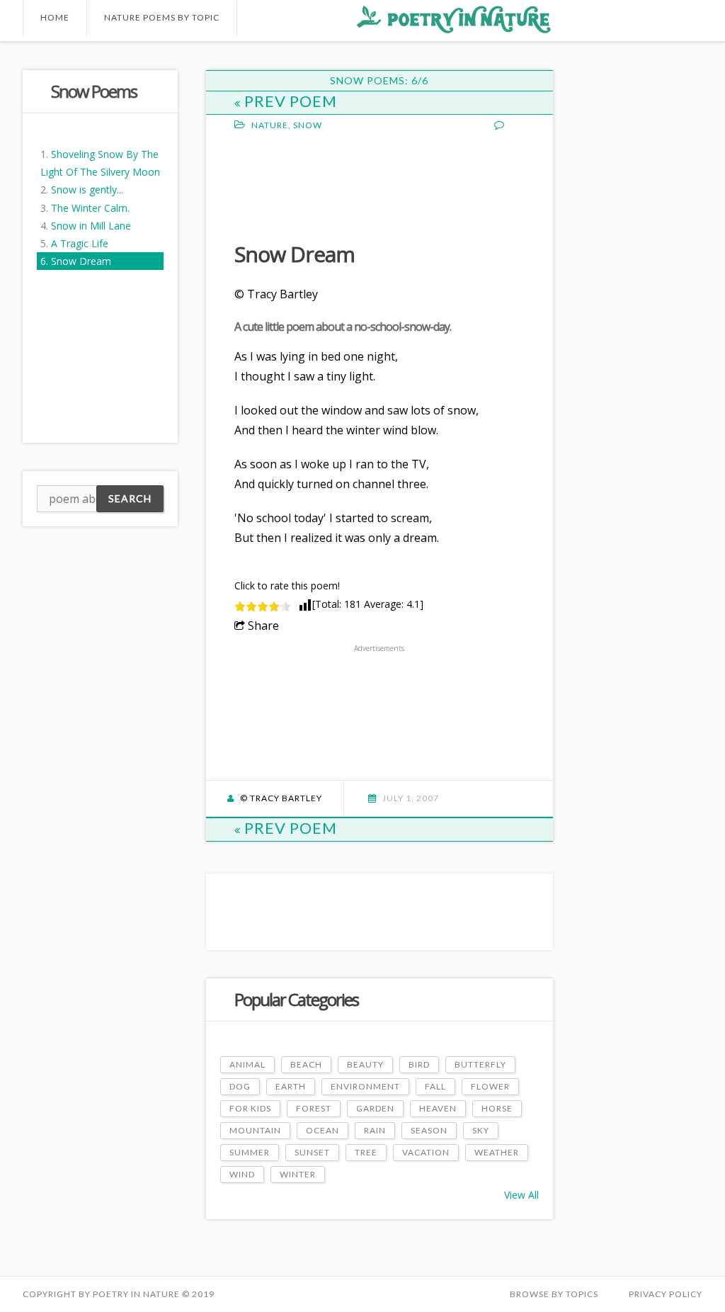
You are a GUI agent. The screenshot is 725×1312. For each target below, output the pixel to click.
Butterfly (480, 1064)
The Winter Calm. (90, 208)
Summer (249, 1152)
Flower (490, 1086)
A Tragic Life (79, 243)
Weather (496, 1152)
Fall (435, 1086)
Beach (306, 1064)
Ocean (322, 1130)
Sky (480, 1130)
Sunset (312, 1152)
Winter (298, 1174)
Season (429, 1130)
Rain (375, 1130)
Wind (242, 1174)
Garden (375, 1108)
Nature (269, 125)
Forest (313, 1108)
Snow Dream (81, 261)
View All (521, 1194)
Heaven (438, 1108)
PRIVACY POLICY (665, 1294)
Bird (419, 1064)
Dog (240, 1086)
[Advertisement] (347, 184)
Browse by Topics (554, 1294)
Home (54, 17)
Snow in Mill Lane (91, 225)
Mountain (255, 1130)
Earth (290, 1086)
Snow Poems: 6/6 (379, 80)
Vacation (426, 1152)
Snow (307, 125)
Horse (497, 1108)
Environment (365, 1086)
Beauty (365, 1064)
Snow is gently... (87, 189)
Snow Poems (94, 91)
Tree (366, 1152)
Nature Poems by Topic (161, 17)
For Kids (250, 1108)
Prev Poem (290, 101)
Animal (247, 1064)
